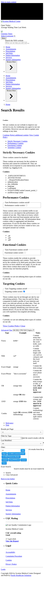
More (11, 62)
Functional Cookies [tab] (15, 145)
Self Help (9, 53)
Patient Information (13, 55)
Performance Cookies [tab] (15, 143)
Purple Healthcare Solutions (21, 575)
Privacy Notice (11, 564)
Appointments (11, 49)
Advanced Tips (6, 330)
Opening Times (6, 34)
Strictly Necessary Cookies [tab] (17, 141)
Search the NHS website (14, 41)
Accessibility (10, 552)
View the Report (12, 541)
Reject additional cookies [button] (19, 135)
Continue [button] (6, 135)
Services (9, 57)
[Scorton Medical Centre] (10, 21)
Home (8, 47)
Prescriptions (10, 51)
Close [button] (22, 326)
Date (7, 425)
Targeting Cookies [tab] (14, 148)
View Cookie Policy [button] (11, 326)
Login (3, 569)
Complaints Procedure (14, 556)
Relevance (9, 423)
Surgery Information (13, 60)
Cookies (9, 560)
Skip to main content (8, 2)
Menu (4, 38)
